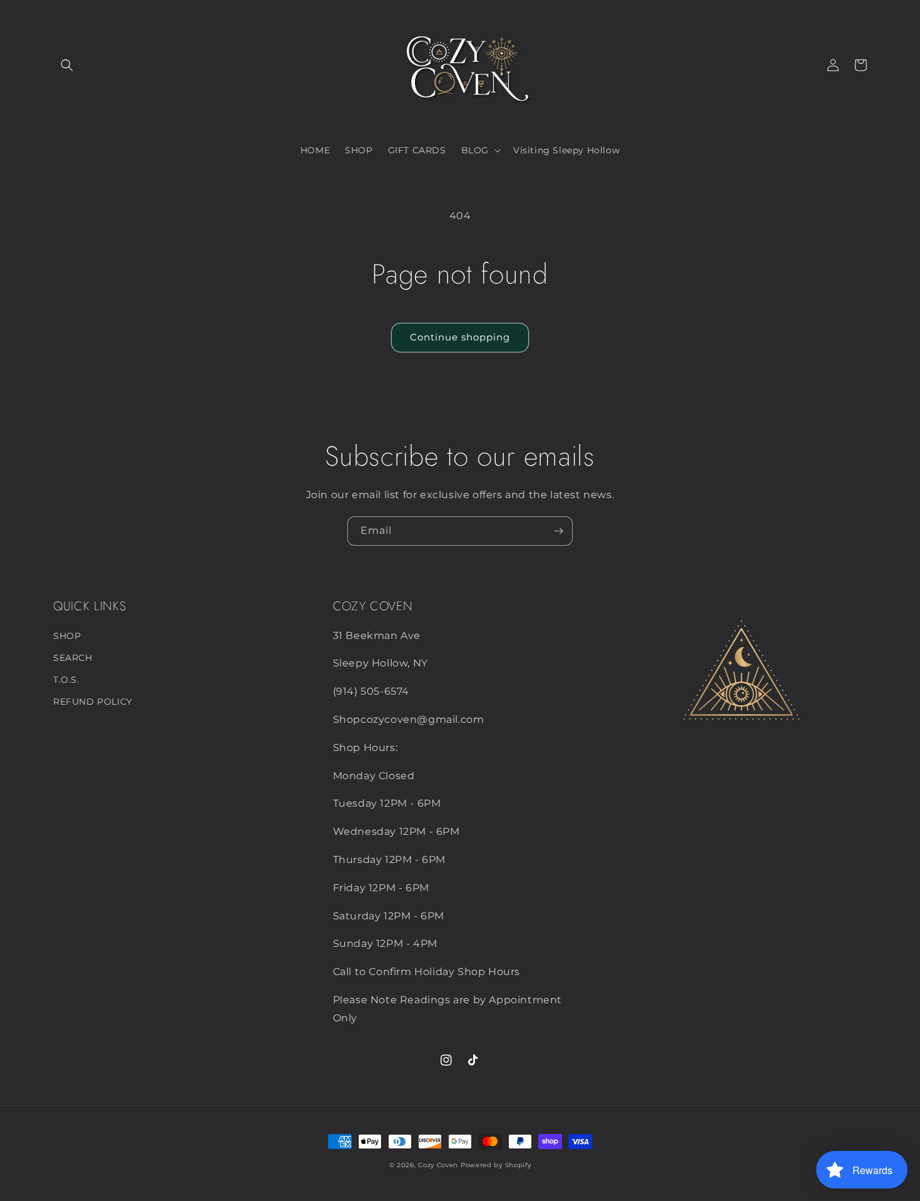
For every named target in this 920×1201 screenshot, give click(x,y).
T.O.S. (66, 679)
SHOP (67, 635)
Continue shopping (460, 337)
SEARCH (73, 657)
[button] (67, 65)
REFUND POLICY (93, 701)
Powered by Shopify (496, 1165)
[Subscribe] (558, 531)
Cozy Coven (438, 1165)
